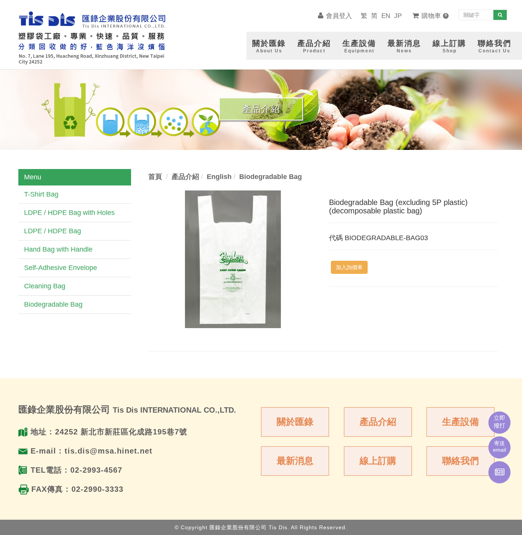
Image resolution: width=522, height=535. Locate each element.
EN (385, 16)
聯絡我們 (460, 460)
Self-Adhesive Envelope (60, 268)
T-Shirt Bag (41, 194)
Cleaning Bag (44, 286)
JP (398, 16)
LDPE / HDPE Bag (52, 231)
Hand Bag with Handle (58, 249)
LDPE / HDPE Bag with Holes (69, 212)
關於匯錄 (295, 421)
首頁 (155, 177)
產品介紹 (378, 421)
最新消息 (295, 460)
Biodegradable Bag (53, 304)
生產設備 (460, 421)
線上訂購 (378, 460)
